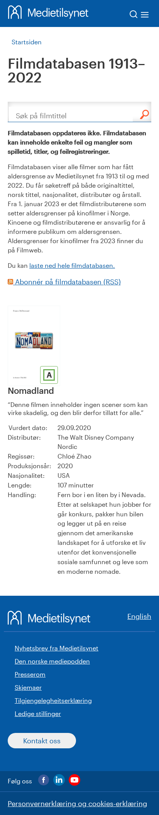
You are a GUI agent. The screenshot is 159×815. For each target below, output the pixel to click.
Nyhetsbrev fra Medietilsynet (56, 648)
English (139, 616)
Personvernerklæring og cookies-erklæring (77, 803)
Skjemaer (28, 687)
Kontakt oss (42, 740)
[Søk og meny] (139, 15)
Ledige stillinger (38, 713)
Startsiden (27, 41)
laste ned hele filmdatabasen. (72, 265)
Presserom (30, 674)
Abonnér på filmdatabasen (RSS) (67, 281)
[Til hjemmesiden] (48, 13)
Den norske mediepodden (52, 661)
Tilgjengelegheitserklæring (53, 700)
